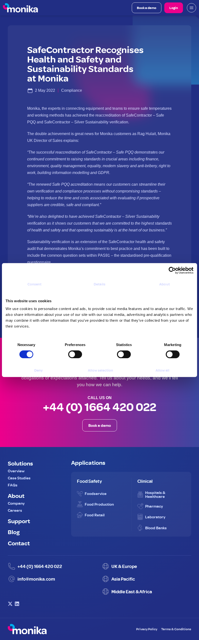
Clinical (145, 481)
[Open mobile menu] (191, 7)
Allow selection (100, 370)
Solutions (20, 463)
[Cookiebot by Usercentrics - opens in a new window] (172, 270)
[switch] (70, 352)
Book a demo (146, 7)
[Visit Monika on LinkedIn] (17, 603)
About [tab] (164, 284)
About (16, 495)
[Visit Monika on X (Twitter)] (10, 603)
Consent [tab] (34, 284)
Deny (38, 370)
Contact (19, 543)
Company (16, 503)
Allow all (162, 370)
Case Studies (19, 477)
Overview (16, 470)
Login (173, 7)
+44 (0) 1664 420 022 (99, 407)
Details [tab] (99, 284)
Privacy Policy (146, 629)
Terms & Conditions (176, 629)
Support (19, 521)
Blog (14, 532)
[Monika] (20, 7)
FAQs (12, 485)
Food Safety (89, 481)
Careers (15, 510)
